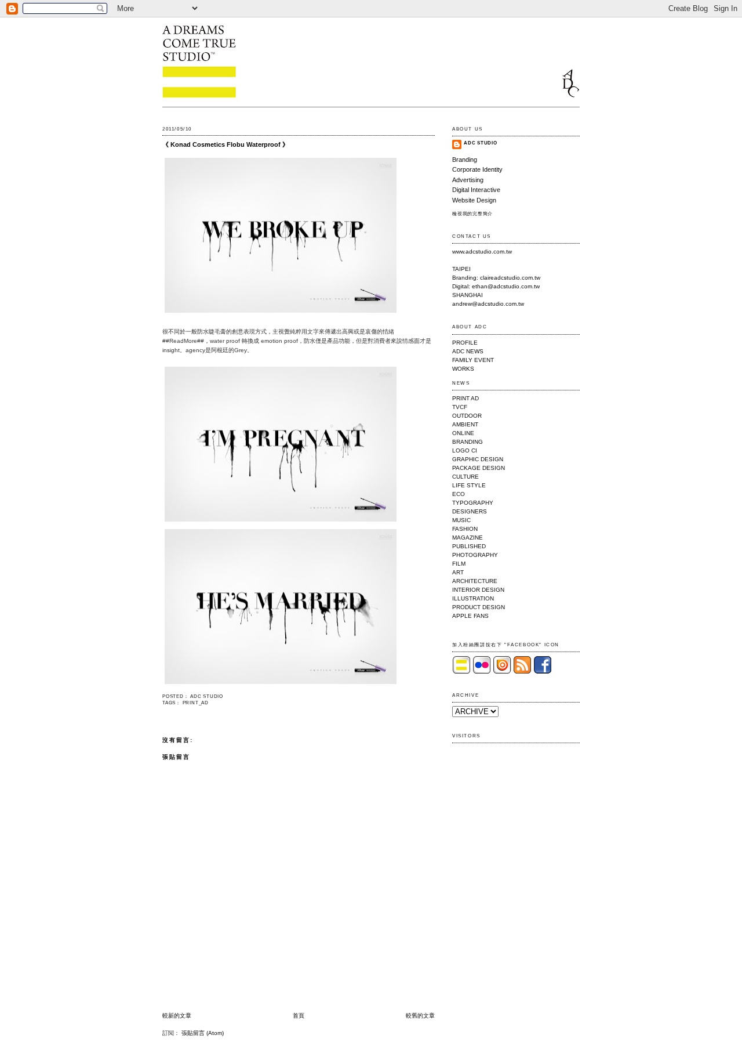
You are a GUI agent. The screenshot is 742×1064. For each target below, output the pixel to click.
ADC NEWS (467, 351)
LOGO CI (464, 450)
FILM (458, 563)
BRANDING (467, 442)
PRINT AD (465, 398)
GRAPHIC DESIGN (477, 459)
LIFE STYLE (469, 485)
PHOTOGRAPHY (475, 555)
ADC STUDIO (480, 143)
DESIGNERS (469, 511)
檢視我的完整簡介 (472, 213)
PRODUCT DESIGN (478, 607)
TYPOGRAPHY (472, 503)
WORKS (463, 368)
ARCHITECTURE (474, 581)
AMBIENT (465, 424)
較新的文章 (176, 1015)
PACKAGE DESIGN (478, 468)
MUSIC (461, 520)
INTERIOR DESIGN (478, 590)
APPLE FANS (470, 616)
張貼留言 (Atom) (202, 1033)
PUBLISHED (469, 546)
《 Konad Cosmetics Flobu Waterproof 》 (225, 144)
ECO (458, 494)
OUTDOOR (467, 415)
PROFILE (465, 342)
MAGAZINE (467, 537)
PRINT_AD (196, 702)
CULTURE (465, 476)
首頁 (298, 1015)
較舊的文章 (420, 1015)
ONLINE (463, 433)
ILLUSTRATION (473, 598)
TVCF (459, 407)
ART (458, 572)
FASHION (465, 529)
